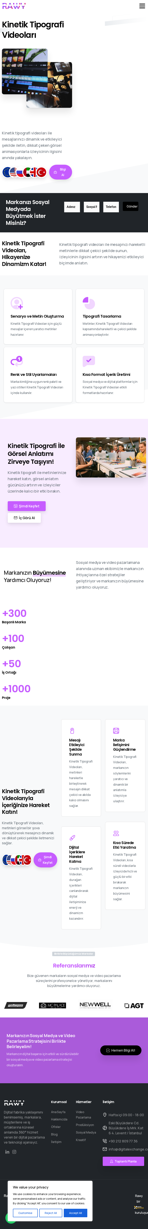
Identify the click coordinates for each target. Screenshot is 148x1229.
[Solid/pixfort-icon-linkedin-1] (7, 1152)
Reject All (51, 1213)
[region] (50, 1201)
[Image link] (14, 1103)
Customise (25, 1213)
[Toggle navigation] (142, 6)
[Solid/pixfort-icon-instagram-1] (14, 1152)
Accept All (75, 1213)
